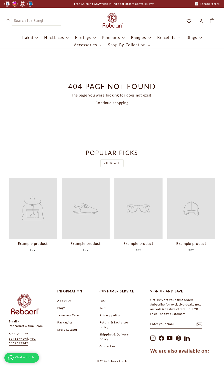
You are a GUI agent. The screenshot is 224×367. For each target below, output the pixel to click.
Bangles (139, 37)
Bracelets (167, 37)
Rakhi (28, 37)
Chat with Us (25, 357)
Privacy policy (110, 315)
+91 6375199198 (19, 336)
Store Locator (67, 329)
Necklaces (54, 37)
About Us (64, 301)
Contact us (108, 346)
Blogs (61, 308)
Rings (192, 37)
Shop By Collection (127, 44)
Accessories (86, 44)
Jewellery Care (68, 315)
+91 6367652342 (22, 340)
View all (112, 163)
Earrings (83, 37)
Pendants (111, 37)
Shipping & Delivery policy (114, 336)
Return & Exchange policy (114, 324)
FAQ (103, 301)
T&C (103, 308)
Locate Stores (210, 4)
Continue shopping (112, 102)
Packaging (64, 322)
